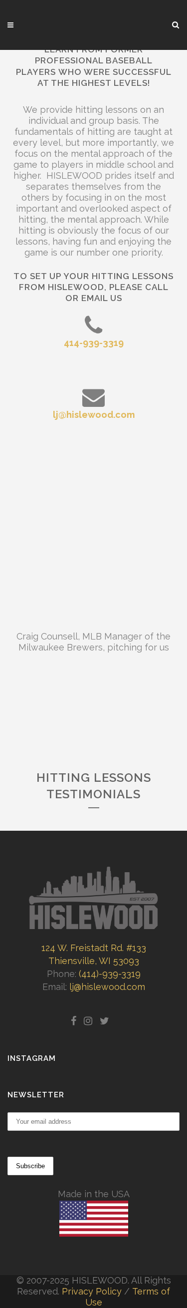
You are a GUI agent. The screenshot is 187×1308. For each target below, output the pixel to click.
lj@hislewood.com (94, 414)
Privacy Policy (92, 1291)
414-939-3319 (94, 342)
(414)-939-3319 (110, 974)
